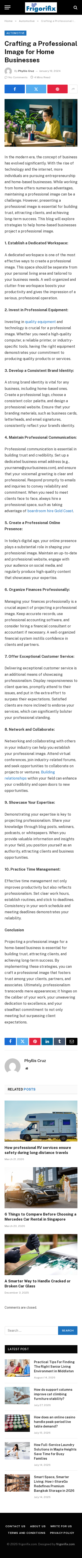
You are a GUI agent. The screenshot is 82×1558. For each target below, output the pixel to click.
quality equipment (40, 322)
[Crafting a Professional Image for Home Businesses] (41, 123)
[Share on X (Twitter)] (36, 89)
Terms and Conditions (27, 1533)
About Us (38, 1526)
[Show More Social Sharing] (73, 89)
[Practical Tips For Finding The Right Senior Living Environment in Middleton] (17, 1368)
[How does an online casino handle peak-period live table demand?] (17, 1423)
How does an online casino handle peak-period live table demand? (54, 1421)
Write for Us (61, 1526)
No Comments (18, 77)
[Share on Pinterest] (57, 89)
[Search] (75, 7)
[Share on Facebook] (15, 89)
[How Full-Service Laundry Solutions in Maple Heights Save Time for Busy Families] (17, 1450)
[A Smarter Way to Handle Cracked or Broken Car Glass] (41, 1254)
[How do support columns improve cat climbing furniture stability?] (17, 1395)
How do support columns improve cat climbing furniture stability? (53, 1394)
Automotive (15, 33)
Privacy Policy (62, 1533)
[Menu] (7, 7)
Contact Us (15, 1526)
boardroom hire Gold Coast (50, 511)
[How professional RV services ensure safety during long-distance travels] (41, 1121)
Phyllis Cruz (26, 71)
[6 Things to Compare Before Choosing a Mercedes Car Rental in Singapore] (41, 1187)
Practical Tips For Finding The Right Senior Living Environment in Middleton (54, 1366)
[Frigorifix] (41, 7)
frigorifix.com (65, 1544)
